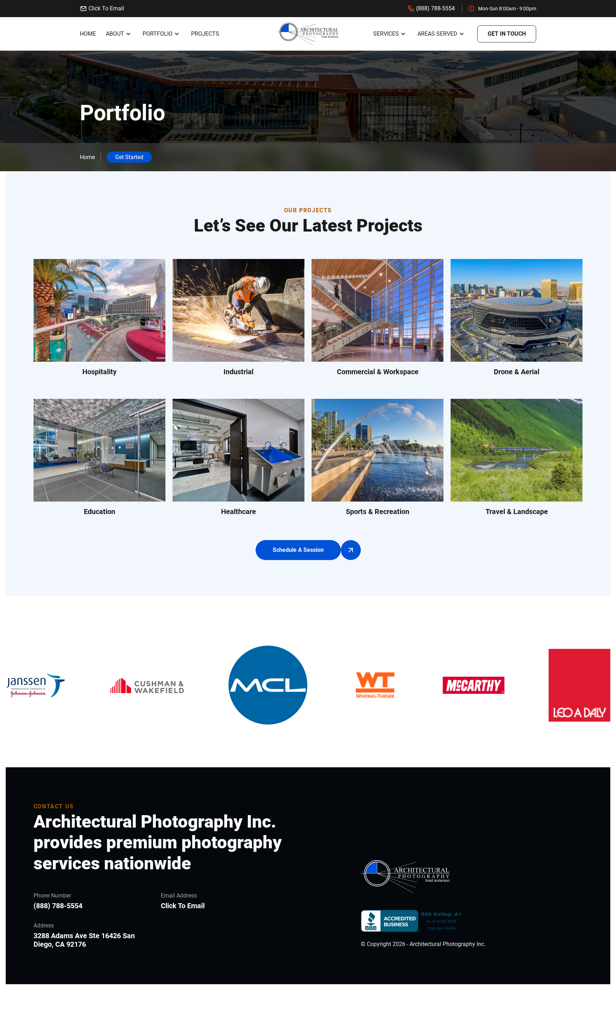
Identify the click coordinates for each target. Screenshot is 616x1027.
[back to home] (308, 33)
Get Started (129, 157)
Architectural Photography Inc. (448, 944)
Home (88, 33)
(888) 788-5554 (435, 8)
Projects (205, 33)
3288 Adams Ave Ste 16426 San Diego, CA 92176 (84, 940)
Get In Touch (507, 33)
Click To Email (106, 8)
